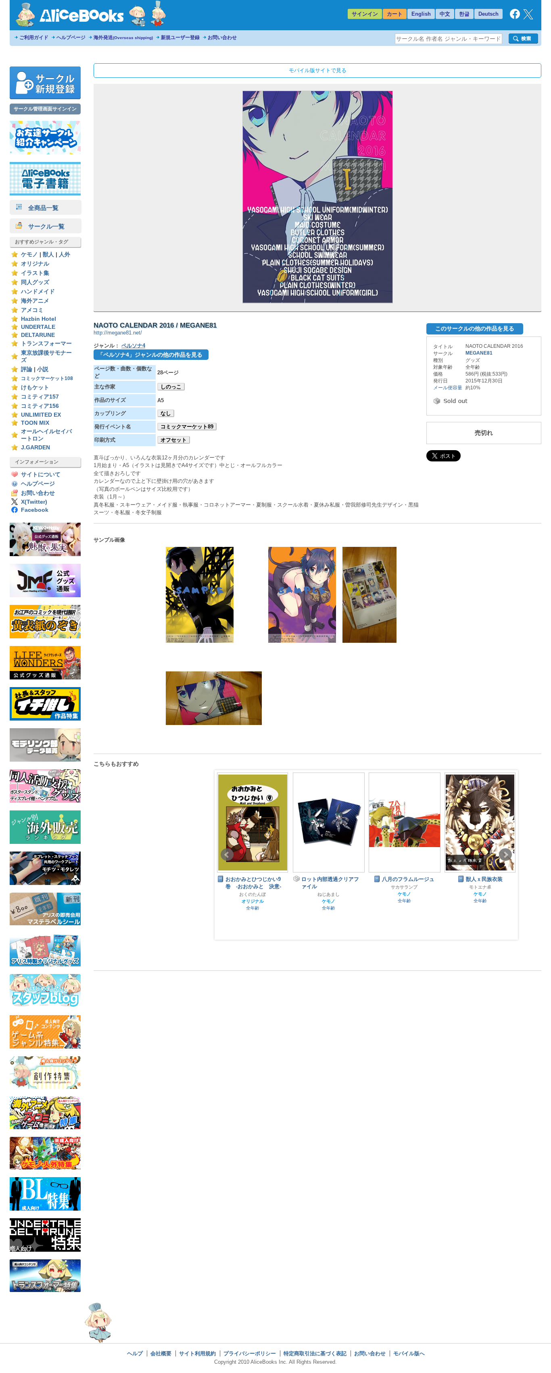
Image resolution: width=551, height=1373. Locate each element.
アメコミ (32, 310)
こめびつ (480, 894)
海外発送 (123, 37)
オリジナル (35, 264)
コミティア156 (40, 406)
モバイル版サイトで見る (317, 70)
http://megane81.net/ (118, 333)
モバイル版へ (409, 1353)
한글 (464, 14)
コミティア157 (40, 397)
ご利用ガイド (33, 37)
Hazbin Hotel (38, 319)
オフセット (174, 440)
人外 (64, 254)
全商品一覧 (40, 207)
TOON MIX (35, 423)
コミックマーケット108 (47, 378)
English (421, 14)
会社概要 (160, 1353)
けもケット (35, 387)
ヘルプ (135, 1353)
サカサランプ (328, 887)
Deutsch (488, 14)
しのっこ (171, 387)
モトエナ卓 (404, 887)
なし (166, 413)
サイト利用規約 (197, 1353)
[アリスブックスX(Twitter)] (528, 18)
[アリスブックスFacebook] (515, 17)
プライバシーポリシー (249, 1353)
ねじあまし (253, 894)
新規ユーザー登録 (180, 37)
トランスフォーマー (46, 344)
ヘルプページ (71, 37)
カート (395, 14)
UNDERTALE (38, 327)
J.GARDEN (35, 448)
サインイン (365, 14)
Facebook (34, 510)
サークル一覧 (43, 226)
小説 (42, 369)
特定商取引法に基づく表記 (315, 1353)
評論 (26, 369)
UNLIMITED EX (41, 415)
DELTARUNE (38, 335)
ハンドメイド (38, 292)
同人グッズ (35, 282)
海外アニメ (35, 301)
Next (505, 854)
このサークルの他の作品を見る (474, 328)
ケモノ (29, 254)
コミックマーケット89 (187, 427)
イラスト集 (35, 273)
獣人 (48, 254)
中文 (445, 14)
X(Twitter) (34, 502)
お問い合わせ (222, 37)
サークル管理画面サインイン (45, 109)
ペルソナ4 (133, 346)
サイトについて (41, 475)
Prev (227, 854)
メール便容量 (447, 388)
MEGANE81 (479, 353)
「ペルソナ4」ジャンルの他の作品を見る (150, 354)
